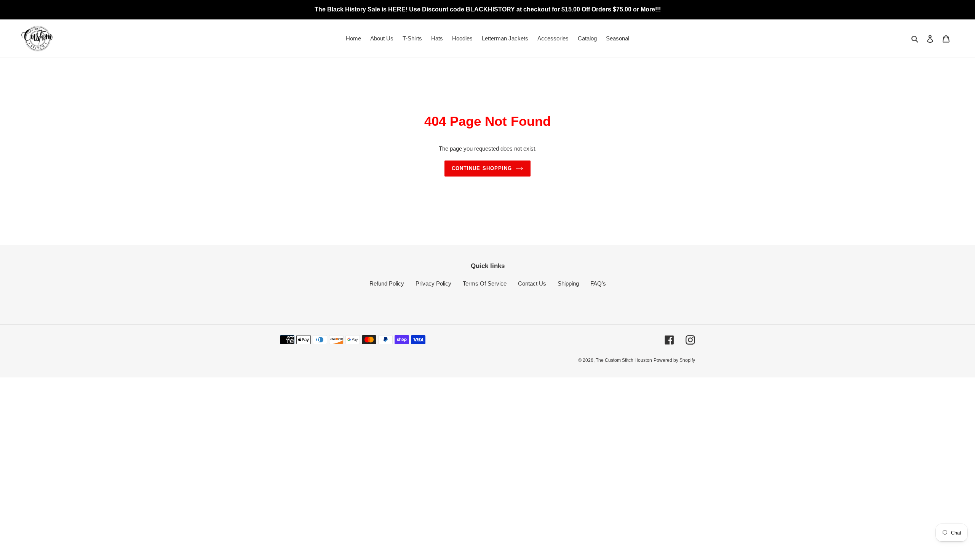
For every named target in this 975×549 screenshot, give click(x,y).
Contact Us (532, 283)
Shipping (568, 283)
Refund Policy (386, 283)
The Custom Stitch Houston (624, 360)
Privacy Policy (433, 283)
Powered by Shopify (674, 360)
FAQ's (598, 283)
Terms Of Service (485, 283)
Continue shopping (482, 168)
